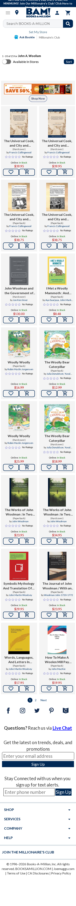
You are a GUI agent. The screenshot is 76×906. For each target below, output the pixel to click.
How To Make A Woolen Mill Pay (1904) (57, 659)
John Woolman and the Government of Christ (18, 290)
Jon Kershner (20, 300)
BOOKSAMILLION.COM (33, 869)
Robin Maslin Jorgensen (20, 369)
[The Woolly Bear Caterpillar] (57, 344)
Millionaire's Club (49, 37)
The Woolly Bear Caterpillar (57, 364)
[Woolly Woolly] (19, 344)
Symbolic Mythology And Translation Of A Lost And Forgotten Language (19, 585)
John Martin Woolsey (20, 595)
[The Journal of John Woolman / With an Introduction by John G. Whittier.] (57, 566)
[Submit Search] (68, 24)
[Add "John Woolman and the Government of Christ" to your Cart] (27, 319)
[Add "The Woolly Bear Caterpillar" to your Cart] (65, 393)
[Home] (38, 13)
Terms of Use (16, 873)
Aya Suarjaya (52, 300)
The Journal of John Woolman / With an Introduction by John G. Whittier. (57, 585)
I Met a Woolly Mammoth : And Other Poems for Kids (57, 290)
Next (44, 700)
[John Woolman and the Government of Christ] (19, 271)
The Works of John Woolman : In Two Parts (19, 512)
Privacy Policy (61, 873)
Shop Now (38, 98)
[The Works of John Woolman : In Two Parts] (19, 492)
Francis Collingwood (20, 152)
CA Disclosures (38, 873)
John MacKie (58, 668)
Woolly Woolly (19, 362)
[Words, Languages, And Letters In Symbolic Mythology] (19, 640)
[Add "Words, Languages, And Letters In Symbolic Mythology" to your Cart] (27, 688)
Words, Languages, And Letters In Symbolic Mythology (18, 659)
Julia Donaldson (55, 373)
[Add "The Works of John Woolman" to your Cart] (27, 541)
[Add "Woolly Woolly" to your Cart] (27, 393)
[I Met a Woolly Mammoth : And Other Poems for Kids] (57, 271)
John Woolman (20, 521)
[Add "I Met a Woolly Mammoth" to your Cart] (65, 319)
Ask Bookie (27, 37)
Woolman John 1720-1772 (58, 595)
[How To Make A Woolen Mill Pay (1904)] (57, 640)
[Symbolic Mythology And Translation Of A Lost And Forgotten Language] (19, 566)
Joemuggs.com (64, 869)
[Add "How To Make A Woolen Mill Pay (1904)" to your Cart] (65, 688)
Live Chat (62, 728)
